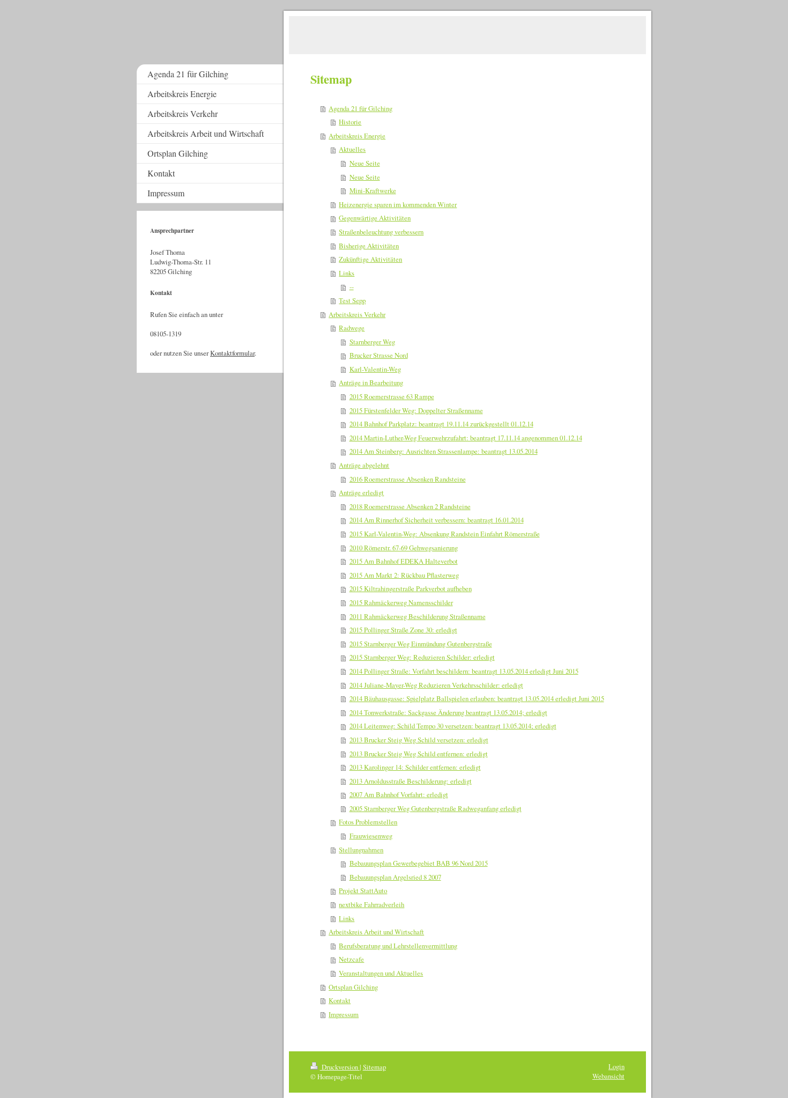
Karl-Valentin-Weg (375, 369)
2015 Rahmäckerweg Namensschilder (401, 602)
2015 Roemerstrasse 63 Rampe (392, 396)
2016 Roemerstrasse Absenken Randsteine (408, 479)
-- (352, 286)
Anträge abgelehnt (364, 465)
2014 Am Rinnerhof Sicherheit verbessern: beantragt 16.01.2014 (437, 520)
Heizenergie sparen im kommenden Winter (398, 204)
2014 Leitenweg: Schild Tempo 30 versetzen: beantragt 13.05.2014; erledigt (453, 726)
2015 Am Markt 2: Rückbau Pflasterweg (404, 575)
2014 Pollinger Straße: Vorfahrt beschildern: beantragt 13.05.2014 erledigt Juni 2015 (464, 671)
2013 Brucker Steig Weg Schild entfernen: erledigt (419, 753)
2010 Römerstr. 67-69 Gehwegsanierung (404, 547)
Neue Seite (365, 163)
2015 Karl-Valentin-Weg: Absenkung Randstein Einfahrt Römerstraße (445, 534)
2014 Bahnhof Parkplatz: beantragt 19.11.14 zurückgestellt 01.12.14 (441, 424)
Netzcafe (351, 959)
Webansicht (608, 1076)
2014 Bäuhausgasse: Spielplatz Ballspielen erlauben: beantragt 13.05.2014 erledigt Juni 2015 (477, 698)
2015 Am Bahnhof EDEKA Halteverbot (404, 561)
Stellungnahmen (361, 849)
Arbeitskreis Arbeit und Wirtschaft (376, 932)
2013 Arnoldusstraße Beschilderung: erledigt (411, 781)
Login (616, 1066)
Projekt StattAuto (363, 890)
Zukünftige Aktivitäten (370, 259)
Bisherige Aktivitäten (369, 245)
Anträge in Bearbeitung (371, 382)
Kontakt (340, 1000)
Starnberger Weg (372, 342)
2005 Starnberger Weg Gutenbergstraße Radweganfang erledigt (436, 808)
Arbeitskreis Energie (357, 136)
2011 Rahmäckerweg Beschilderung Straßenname (418, 616)
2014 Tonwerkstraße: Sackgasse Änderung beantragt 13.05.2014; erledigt (448, 712)
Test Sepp (352, 300)
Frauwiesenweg (371, 836)
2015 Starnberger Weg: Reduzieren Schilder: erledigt (422, 657)
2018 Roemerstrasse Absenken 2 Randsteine (410, 506)
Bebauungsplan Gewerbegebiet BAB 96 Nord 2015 (419, 863)
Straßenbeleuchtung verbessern (381, 232)
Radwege (352, 328)
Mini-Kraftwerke (373, 190)
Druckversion (340, 1067)
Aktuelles (352, 149)
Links (346, 273)
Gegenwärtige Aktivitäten (375, 218)
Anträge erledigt (361, 492)
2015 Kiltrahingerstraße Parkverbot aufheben (411, 588)
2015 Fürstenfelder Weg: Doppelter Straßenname (416, 410)
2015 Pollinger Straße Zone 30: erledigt (403, 630)
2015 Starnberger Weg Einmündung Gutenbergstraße (421, 644)
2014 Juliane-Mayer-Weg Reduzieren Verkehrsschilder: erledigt (436, 685)
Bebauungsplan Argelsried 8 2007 (395, 877)
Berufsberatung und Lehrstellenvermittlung (398, 945)
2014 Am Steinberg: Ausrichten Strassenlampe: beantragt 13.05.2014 (444, 451)
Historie (350, 122)
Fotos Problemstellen (368, 822)
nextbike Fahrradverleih (371, 904)
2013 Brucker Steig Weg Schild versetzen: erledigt (419, 740)
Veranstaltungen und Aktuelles (381, 973)
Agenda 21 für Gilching (360, 108)
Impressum (344, 1014)
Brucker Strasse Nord (379, 355)
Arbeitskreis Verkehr (357, 314)
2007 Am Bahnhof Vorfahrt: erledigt (399, 794)
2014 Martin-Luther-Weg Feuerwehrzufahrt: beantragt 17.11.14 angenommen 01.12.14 (466, 438)
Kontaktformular (232, 353)
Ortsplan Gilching (353, 987)
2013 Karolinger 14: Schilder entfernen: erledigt (415, 767)
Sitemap (374, 1067)
